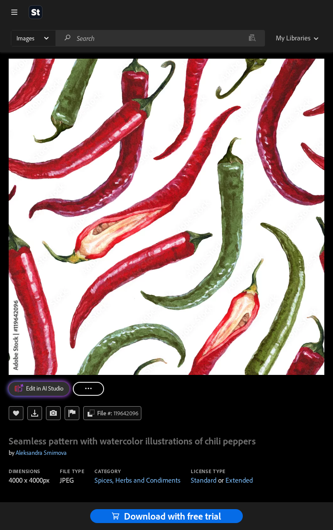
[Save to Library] (16, 413)
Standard (203, 480)
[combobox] (160, 38)
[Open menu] (14, 12)
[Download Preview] (34, 413)
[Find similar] (252, 38)
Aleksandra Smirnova (41, 453)
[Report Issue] (72, 413)
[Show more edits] (88, 389)
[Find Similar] (53, 413)
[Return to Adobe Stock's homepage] (35, 12)
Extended (239, 480)
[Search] (67, 38)
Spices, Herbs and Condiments (137, 480)
